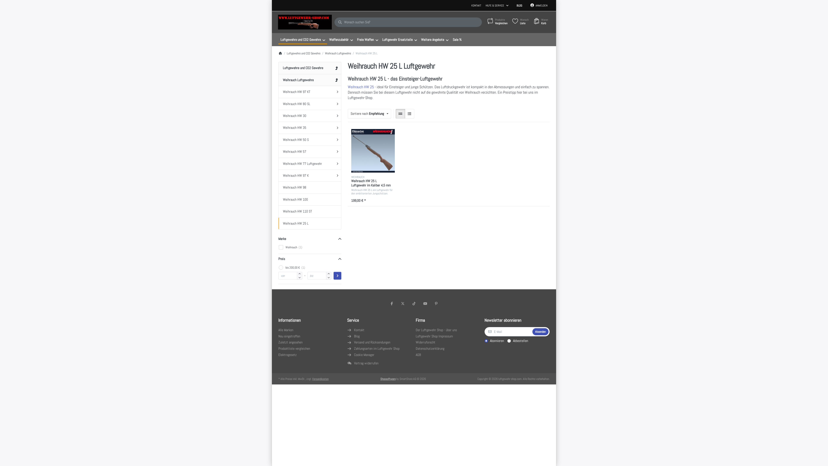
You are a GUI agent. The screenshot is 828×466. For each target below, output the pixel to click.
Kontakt (476, 5)
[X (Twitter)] (403, 303)
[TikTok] (414, 303)
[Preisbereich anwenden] (337, 276)
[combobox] (408, 22)
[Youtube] (425, 303)
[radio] (400, 113)
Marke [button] (282, 238)
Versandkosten (320, 379)
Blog (519, 5)
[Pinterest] (436, 303)
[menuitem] (302, 40)
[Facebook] (392, 303)
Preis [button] (281, 259)
